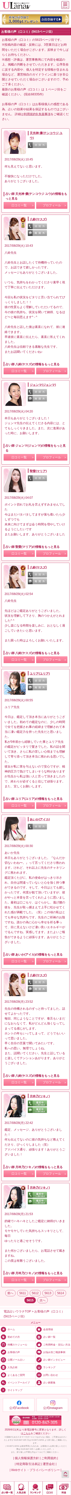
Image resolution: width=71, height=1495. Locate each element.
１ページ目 (52, 89)
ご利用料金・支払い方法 (56, 1344)
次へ (43, 1300)
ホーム (11, 1329)
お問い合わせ (50, 1375)
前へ (10, 1293)
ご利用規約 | (49, 1458)
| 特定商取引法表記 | (28, 1464)
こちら (27, 1433)
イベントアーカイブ (19, 1382)
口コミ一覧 (19, 205)
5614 (60, 1293)
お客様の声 (14, 1352)
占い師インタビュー (54, 1359)
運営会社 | (49, 1464)
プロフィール (52, 205)
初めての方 (14, 1336)
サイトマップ (15, 1390)
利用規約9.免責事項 (37, 114)
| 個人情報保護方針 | (27, 1458)
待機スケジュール (17, 1344)
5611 (22, 1293)
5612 (35, 1293)
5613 (47, 1293)
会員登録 (48, 1329)
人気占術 (12, 1367)
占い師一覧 (49, 1336)
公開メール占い (16, 1359)
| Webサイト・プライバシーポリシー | (35, 1470)
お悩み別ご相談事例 (54, 1352)
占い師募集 (49, 1382)
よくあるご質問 (16, 1375)
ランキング (49, 1367)
